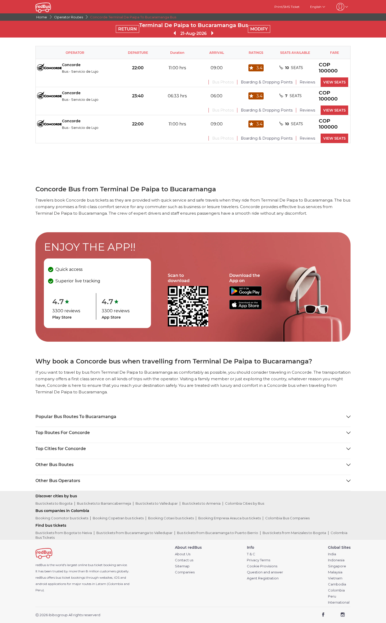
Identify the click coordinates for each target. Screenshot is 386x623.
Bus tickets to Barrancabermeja (104, 503)
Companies (185, 572)
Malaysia (335, 572)
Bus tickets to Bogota (53, 503)
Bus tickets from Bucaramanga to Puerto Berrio (217, 533)
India (332, 554)
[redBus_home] (51, 6)
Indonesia (336, 560)
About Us (182, 554)
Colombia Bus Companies (287, 518)
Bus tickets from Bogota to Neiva (63, 533)
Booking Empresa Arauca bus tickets (229, 518)
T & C (251, 554)
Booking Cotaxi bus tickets (171, 518)
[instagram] (342, 615)
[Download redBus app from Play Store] (245, 294)
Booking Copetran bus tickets (118, 518)
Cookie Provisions (262, 566)
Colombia (336, 590)
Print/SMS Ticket (287, 7)
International (339, 602)
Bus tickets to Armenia (201, 503)
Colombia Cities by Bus (244, 503)
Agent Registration (263, 578)
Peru (332, 596)
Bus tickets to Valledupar (156, 503)
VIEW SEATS (334, 82)
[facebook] (323, 615)
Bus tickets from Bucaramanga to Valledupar (134, 533)
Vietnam (335, 578)
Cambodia (337, 584)
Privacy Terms (258, 560)
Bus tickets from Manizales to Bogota (294, 533)
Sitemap (182, 566)
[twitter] (333, 615)
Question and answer (265, 572)
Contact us (184, 560)
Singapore (337, 566)
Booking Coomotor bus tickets (61, 518)
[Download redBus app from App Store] (245, 307)
